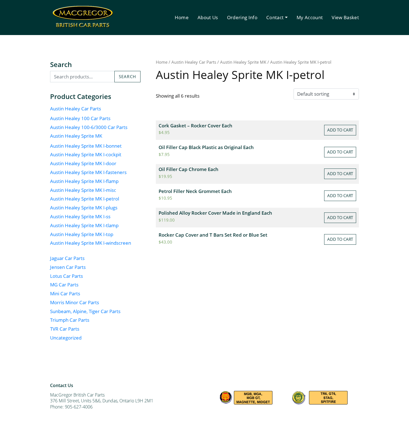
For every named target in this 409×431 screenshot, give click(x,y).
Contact (275, 17)
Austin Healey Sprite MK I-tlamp (84, 225)
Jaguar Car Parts (67, 258)
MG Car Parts (64, 284)
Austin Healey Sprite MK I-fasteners (88, 172)
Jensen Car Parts (68, 267)
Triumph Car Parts (69, 320)
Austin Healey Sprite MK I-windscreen (90, 243)
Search (127, 76)
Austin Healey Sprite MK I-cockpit (85, 154)
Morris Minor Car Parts (74, 302)
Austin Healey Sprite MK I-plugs (83, 207)
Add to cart (340, 130)
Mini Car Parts (65, 293)
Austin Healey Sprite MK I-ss (80, 216)
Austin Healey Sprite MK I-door (83, 163)
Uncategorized (66, 338)
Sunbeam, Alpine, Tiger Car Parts (85, 311)
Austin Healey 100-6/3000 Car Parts (88, 127)
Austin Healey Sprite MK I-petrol (84, 198)
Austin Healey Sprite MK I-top (81, 234)
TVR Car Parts (64, 329)
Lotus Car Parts (66, 276)
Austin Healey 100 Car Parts (80, 118)
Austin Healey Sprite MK (76, 136)
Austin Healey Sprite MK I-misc (83, 190)
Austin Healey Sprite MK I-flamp (84, 181)
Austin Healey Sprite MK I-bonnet (86, 146)
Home (182, 17)
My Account (310, 17)
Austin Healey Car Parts (75, 108)
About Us (208, 17)
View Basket (345, 17)
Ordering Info (242, 17)
